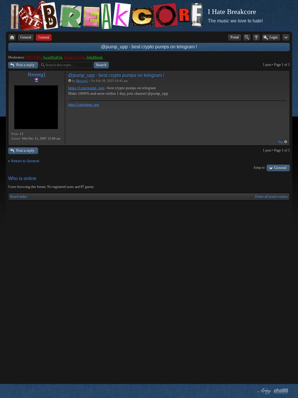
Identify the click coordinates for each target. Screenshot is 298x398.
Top (280, 142)
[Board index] (12, 37)
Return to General (25, 161)
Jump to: (259, 167)
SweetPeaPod (52, 57)
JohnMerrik (94, 57)
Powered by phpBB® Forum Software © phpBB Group (281, 391)
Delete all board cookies (271, 197)
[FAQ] (256, 37)
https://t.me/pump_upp (86, 88)
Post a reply (25, 65)
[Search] (247, 37)
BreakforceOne (74, 57)
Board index (18, 197)
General (280, 167)
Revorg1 (37, 74)
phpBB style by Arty (263, 391)
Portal (234, 37)
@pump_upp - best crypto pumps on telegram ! (149, 46)
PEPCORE (33, 57)
